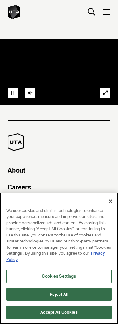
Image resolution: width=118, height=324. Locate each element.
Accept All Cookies (58, 312)
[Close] (110, 201)
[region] (59, 258)
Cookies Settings (59, 276)
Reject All (59, 294)
